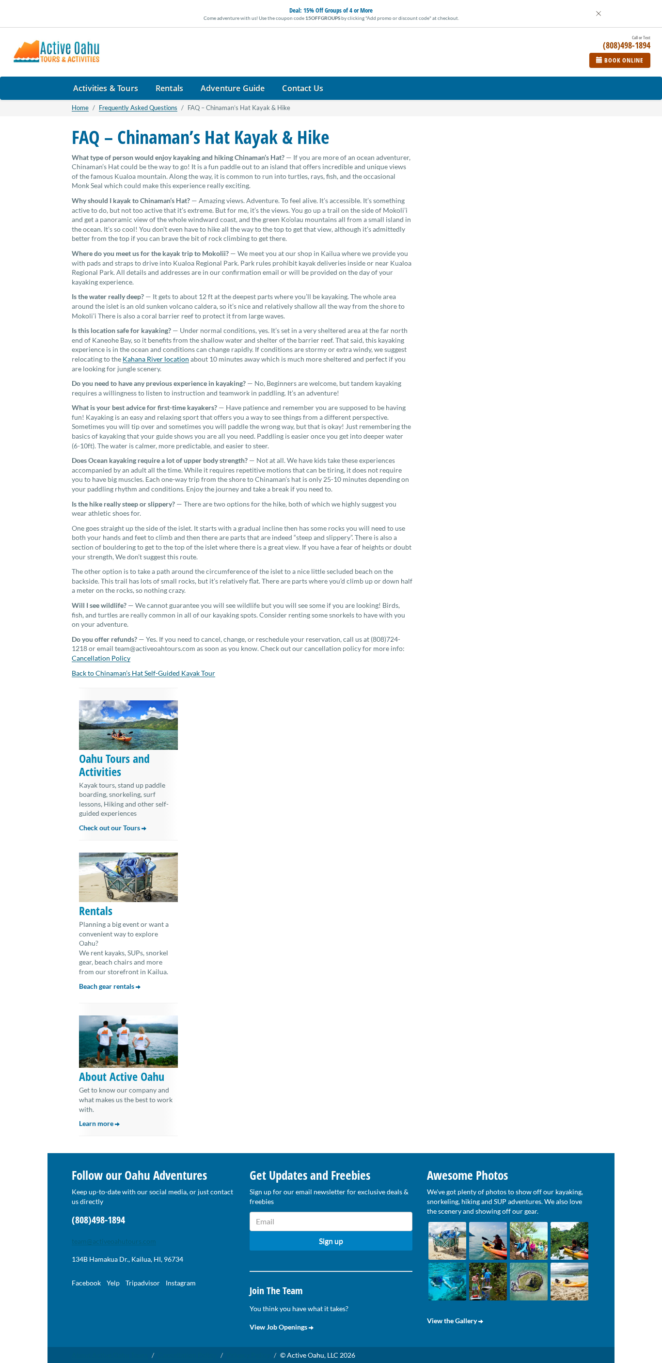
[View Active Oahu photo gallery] (447, 1241)
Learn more (97, 1123)
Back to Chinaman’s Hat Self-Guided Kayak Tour (143, 673)
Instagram (181, 1283)
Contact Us (302, 88)
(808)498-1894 (98, 1219)
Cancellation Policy (101, 658)
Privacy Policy (248, 1355)
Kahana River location (156, 359)
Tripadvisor (143, 1283)
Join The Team (276, 1290)
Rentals (169, 88)
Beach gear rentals (107, 986)
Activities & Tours (105, 88)
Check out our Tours (110, 828)
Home (80, 107)
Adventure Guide (233, 88)
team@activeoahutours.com (114, 1241)
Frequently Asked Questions (138, 107)
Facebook (86, 1283)
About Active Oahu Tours (110, 1355)
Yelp (113, 1283)
